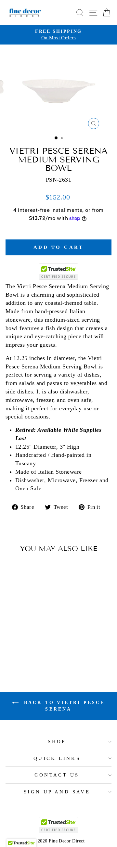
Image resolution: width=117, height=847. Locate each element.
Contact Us (56, 774)
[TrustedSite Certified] (58, 271)
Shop (57, 741)
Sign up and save (57, 791)
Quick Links (57, 758)
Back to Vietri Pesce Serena (63, 706)
